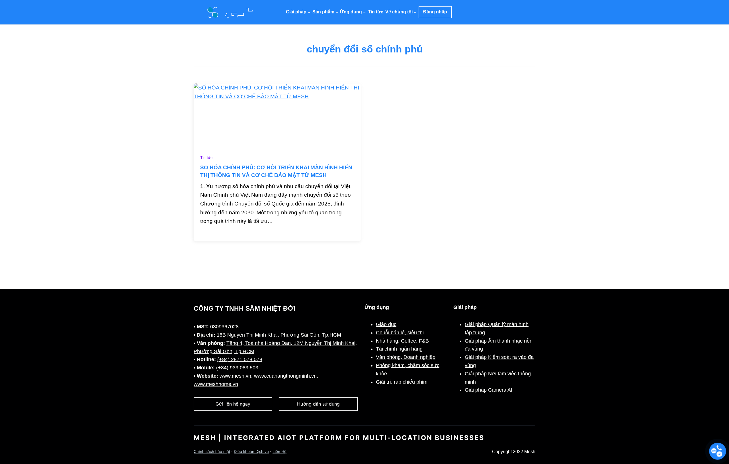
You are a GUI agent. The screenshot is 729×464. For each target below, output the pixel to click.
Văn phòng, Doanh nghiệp (405, 357)
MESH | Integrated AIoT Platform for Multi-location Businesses (339, 438)
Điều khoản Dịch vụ (251, 451)
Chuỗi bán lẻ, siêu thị (400, 332)
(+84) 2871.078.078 (239, 359)
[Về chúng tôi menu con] (415, 12)
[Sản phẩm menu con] (336, 12)
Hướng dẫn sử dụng (318, 404)
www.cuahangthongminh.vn (285, 376)
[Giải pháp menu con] (309, 12)
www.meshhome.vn (216, 384)
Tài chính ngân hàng (399, 349)
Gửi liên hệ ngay (233, 404)
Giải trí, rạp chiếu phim (401, 382)
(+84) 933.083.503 (237, 368)
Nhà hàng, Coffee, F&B (402, 341)
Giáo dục (386, 324)
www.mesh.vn (235, 376)
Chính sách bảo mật (212, 451)
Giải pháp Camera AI (488, 390)
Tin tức (206, 158)
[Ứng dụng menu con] (364, 12)
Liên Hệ (279, 451)
